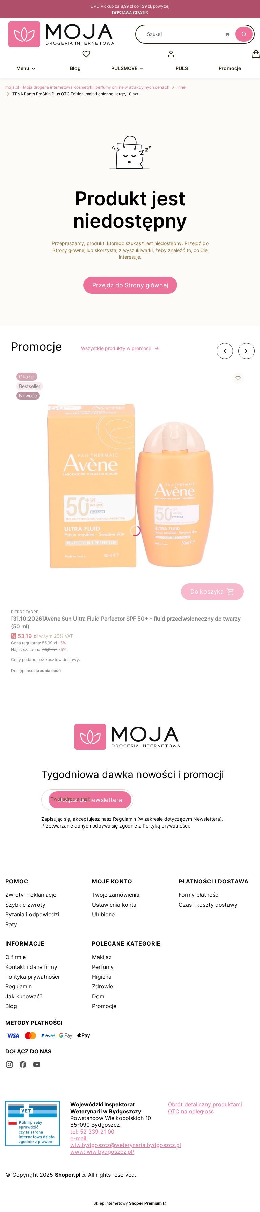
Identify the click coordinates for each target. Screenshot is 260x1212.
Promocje (104, 1006)
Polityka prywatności (32, 976)
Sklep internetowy (127, 1203)
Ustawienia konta (114, 904)
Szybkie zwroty (25, 904)
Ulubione (103, 914)
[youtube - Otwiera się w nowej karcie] (36, 1064)
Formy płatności (199, 894)
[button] (244, 34)
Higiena (101, 976)
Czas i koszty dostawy (208, 904)
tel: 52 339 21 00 (92, 1131)
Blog (11, 1006)
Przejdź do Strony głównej (130, 285)
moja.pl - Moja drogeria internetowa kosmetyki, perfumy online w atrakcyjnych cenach (87, 87)
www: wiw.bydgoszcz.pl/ (102, 1151)
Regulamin (18, 986)
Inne (181, 87)
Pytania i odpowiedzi (32, 914)
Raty (11, 924)
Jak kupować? (23, 996)
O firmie (15, 957)
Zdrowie (102, 986)
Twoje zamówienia (115, 894)
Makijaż (102, 957)
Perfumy (103, 966)
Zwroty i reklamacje (30, 894)
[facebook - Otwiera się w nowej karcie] (23, 1064)
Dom (98, 996)
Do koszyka (207, 591)
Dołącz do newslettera (90, 799)
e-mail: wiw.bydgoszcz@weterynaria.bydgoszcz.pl (125, 1141)
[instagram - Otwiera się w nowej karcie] (9, 1064)
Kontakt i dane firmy (31, 966)
